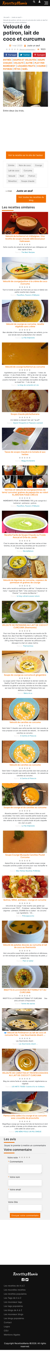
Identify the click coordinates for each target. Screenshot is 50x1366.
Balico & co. (28, 693)
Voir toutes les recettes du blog (31, 198)
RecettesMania (14, 3)
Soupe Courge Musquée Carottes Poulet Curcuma (25, 856)
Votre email (15, 1189)
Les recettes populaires (15, 1294)
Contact (8, 1322)
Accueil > (7, 17)
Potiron (31, 176)
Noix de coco (25, 165)
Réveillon (12, 181)
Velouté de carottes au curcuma (25, 722)
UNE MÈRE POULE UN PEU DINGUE (28, 1132)
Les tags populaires (13, 1306)
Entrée (11, 165)
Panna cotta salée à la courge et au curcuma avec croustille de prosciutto (25, 1116)
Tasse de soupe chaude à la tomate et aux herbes (25, 453)
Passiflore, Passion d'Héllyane (28, 295)
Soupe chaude (27, 181)
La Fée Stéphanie (28, 338)
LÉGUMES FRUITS (26, 66)
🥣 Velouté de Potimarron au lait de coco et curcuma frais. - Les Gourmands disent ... (25, 1033)
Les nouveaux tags (13, 1302)
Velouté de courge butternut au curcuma (25, 366)
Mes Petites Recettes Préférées (28, 871)
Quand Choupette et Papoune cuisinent (28, 423)
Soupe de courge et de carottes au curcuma (25, 807)
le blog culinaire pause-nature (28, 596)
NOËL (25, 69)
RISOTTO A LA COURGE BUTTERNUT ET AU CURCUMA (25, 991)
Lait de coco (13, 170)
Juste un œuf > (16, 17)
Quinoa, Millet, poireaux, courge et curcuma (25, 900)
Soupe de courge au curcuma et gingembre (25, 675)
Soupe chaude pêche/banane (25, 414)
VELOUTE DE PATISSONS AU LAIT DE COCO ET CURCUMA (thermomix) (25, 626)
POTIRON (7, 69)
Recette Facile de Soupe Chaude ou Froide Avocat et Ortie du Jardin (25, 536)
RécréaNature (28, 551)
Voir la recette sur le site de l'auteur (25, 155)
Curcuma (28, 170)
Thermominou (28, 646)
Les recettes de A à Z (14, 1285)
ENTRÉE (7, 60)
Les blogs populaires (14, 1318)
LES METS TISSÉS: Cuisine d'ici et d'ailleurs (28, 1087)
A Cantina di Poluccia (28, 736)
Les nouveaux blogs (13, 1314)
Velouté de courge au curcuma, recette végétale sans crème (25, 325)
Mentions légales (12, 1334)
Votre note (12, 1157)
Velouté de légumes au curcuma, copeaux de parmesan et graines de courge (25, 581)
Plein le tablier (28, 961)
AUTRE (29, 63)
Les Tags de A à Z (12, 1298)
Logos (7, 1326)
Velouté (11, 176)
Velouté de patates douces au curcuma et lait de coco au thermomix (25, 946)
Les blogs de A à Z (13, 1310)
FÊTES (17, 69)
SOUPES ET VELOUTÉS (24, 60)
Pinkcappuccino (28, 916)
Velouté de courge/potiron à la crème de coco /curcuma (25, 282)
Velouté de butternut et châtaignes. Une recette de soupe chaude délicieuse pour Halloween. (25, 238)
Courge (38, 165)
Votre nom (15, 1177)
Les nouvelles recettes (15, 1289)
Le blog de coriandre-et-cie (28, 385)
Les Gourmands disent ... (28, 1044)
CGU (6, 1330)
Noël (22, 176)
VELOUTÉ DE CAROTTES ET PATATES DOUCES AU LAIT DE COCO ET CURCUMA (25, 1074)
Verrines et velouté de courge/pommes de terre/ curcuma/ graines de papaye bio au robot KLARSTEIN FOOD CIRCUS (25, 492)
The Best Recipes (28, 252)
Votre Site (13, 1202)
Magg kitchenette (28, 461)
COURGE (41, 66)
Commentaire (16, 1161)
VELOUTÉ (19, 63)
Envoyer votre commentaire (25, 1215)
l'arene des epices (28, 1004)
